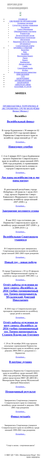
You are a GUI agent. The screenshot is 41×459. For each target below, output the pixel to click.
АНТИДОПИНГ (22, 78)
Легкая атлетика (25, 64)
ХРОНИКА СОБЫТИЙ (22, 48)
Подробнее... (21, 142)
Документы (25, 27)
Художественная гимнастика (25, 72)
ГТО (23, 76)
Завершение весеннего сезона (20, 210)
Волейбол (25, 54)
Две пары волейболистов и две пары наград (20, 179)
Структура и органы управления (25, 25)
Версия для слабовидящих (17, 6)
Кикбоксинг (25, 62)
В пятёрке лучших (20, 361)
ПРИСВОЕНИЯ (22, 74)
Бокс (25, 52)
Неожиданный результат (20, 391)
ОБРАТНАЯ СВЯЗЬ (23, 85)
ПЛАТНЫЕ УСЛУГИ (22, 87)
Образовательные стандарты (25, 31)
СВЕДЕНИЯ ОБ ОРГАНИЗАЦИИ (22, 21)
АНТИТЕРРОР (23, 82)
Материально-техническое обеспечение (25, 39)
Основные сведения (25, 23)
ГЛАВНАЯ (22, 19)
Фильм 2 (24, 111)
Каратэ (25, 60)
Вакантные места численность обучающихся (25, 43)
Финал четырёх (20, 416)
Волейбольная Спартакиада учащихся (20, 238)
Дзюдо (25, 58)
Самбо (25, 66)
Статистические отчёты (25, 46)
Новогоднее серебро (20, 146)
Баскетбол (25, 50)
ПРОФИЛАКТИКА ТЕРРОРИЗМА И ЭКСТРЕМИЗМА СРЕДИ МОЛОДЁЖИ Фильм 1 (20, 108)
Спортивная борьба (25, 68)
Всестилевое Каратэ (25, 56)
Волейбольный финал (20, 121)
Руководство (25, 33)
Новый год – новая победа (21, 262)
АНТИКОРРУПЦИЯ (23, 80)
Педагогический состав (25, 35)
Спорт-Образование (25, 29)
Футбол (25, 70)
